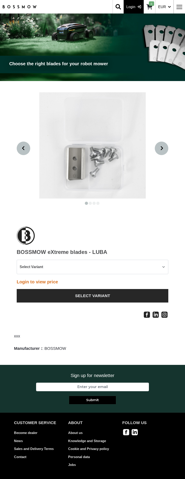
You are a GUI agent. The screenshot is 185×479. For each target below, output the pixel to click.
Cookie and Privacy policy (88, 449)
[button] (86, 203)
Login (131, 7)
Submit (92, 400)
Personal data (79, 457)
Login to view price (37, 281)
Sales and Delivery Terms (34, 449)
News (18, 441)
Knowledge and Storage (87, 441)
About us (75, 433)
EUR (162, 7)
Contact (20, 457)
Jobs (72, 465)
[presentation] (23, 148)
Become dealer (25, 433)
